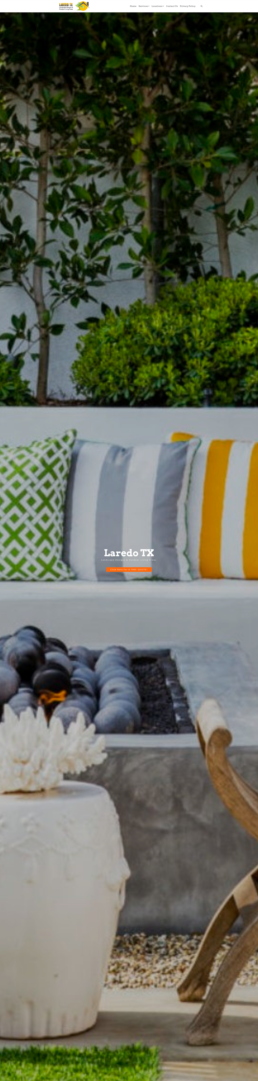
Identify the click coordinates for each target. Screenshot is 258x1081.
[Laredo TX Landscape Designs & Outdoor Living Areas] (72, 6)
